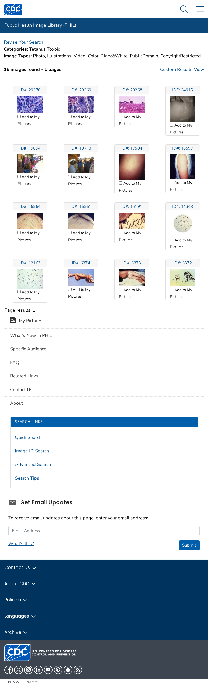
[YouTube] (48, 670)
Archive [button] (13, 632)
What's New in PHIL (31, 335)
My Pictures (29, 321)
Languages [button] (17, 616)
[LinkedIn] (38, 670)
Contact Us (21, 390)
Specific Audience (28, 349)
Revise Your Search (23, 42)
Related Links (24, 376)
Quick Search (28, 437)
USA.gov (32, 682)
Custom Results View (182, 69)
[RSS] (78, 670)
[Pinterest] (58, 670)
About (16, 403)
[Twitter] (18, 670)
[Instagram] (28, 670)
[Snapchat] (68, 670)
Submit (189, 545)
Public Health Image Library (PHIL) (40, 25)
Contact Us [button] (17, 567)
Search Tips (27, 478)
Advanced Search (33, 464)
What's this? (21, 544)
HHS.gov (11, 682)
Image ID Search (32, 451)
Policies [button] (13, 599)
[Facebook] (8, 670)
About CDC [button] (17, 583)
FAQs (16, 362)
